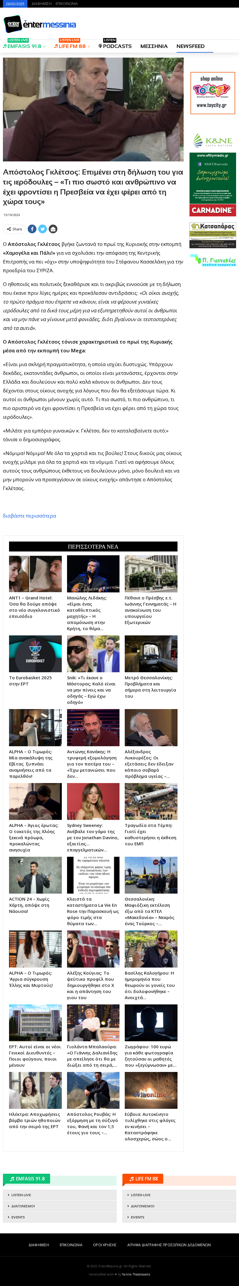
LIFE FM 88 (72, 44)
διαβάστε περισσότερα (29, 515)
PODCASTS (117, 44)
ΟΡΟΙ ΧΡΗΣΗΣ (105, 1244)
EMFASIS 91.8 (24, 44)
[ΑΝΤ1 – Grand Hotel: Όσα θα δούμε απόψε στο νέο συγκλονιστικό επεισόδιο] (35, 573)
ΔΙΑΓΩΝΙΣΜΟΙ (23, 1206)
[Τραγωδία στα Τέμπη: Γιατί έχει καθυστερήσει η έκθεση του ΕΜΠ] (151, 801)
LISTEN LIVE (21, 1195)
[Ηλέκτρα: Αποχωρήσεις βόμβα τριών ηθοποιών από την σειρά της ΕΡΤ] (35, 1090)
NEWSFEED (191, 46)
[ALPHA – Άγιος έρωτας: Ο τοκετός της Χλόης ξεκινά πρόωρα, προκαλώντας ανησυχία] (35, 801)
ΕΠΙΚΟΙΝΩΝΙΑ (67, 3)
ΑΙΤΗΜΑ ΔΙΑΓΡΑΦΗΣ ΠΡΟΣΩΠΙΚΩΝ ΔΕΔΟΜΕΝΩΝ (169, 1244)
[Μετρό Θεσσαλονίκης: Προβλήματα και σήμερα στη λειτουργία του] (151, 653)
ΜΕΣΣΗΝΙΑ (154, 46)
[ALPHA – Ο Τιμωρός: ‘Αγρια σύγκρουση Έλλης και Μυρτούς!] (35, 948)
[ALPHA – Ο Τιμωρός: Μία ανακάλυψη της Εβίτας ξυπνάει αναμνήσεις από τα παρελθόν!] (35, 727)
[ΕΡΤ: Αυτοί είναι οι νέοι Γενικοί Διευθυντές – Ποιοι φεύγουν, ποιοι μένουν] (35, 1022)
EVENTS (18, 1217)
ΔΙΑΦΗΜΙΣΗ (41, 3)
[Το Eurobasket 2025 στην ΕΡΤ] (35, 653)
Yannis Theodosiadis (136, 1274)
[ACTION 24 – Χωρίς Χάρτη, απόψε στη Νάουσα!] (35, 875)
